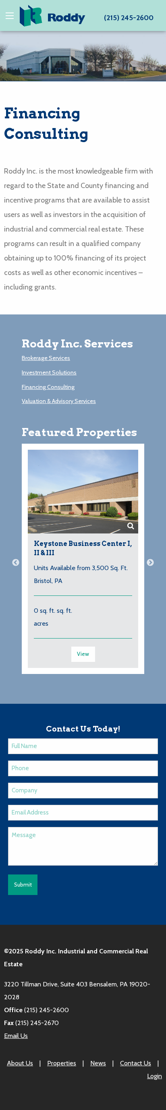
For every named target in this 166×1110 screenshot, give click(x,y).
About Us (20, 1063)
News (98, 1063)
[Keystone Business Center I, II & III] (83, 491)
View (83, 654)
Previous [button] (16, 563)
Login (154, 1076)
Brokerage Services (46, 358)
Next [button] (150, 563)
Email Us (16, 1036)
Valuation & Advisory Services (59, 401)
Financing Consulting (48, 387)
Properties (61, 1063)
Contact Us (135, 1063)
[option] (83, 563)
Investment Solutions (49, 372)
